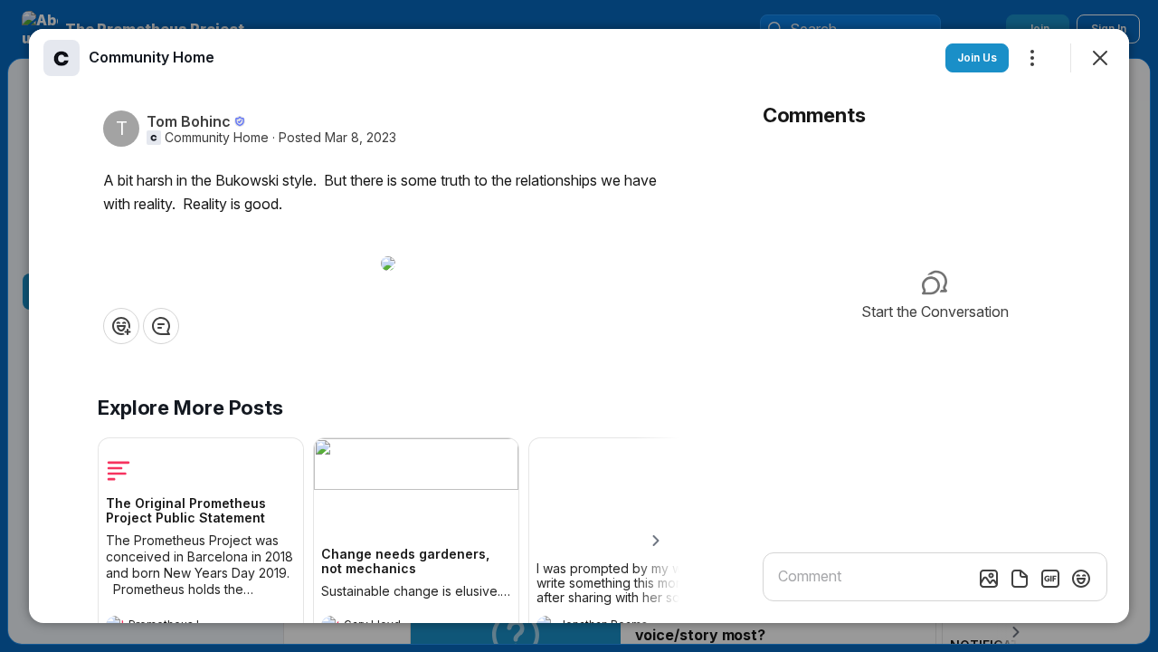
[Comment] (161, 326)
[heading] (151, 57)
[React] (121, 326)
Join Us (977, 57)
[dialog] (579, 326)
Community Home (217, 137)
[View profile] (61, 58)
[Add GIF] (1050, 578)
